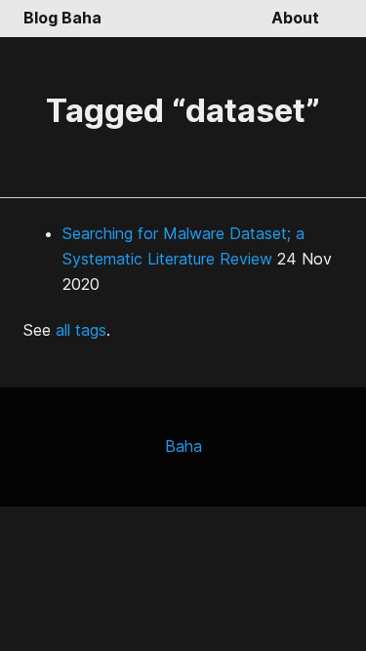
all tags (81, 330)
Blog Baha (62, 17)
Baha (183, 446)
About (295, 17)
